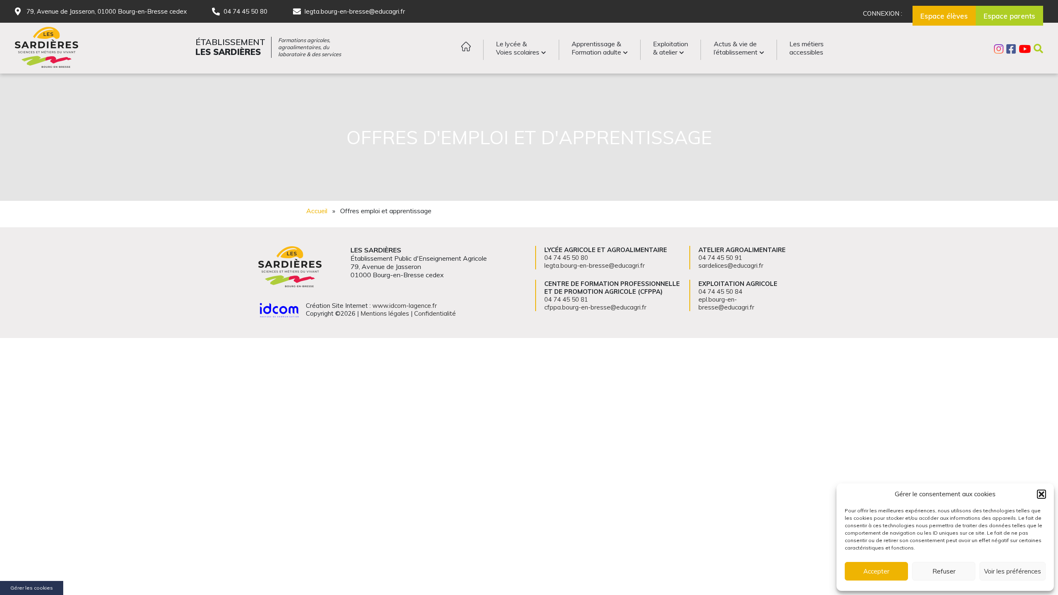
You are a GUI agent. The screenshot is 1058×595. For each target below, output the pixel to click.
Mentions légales (384, 313)
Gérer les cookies (31, 588)
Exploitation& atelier (670, 48)
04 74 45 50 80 (245, 11)
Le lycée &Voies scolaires (517, 48)
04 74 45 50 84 (720, 291)
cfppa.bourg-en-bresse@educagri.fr (595, 307)
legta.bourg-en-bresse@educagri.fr (355, 11)
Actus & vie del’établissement (736, 48)
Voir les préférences (1012, 571)
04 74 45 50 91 (720, 258)
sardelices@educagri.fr (730, 265)
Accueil (316, 211)
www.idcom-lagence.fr (404, 305)
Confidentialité (435, 313)
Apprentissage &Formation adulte (596, 48)
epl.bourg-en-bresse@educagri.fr (726, 303)
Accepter (876, 571)
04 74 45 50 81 (566, 299)
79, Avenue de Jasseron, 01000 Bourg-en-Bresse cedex (106, 11)
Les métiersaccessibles (806, 48)
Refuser (944, 571)
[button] (1041, 494)
